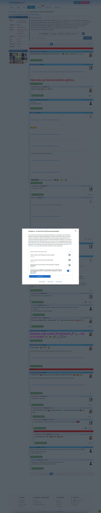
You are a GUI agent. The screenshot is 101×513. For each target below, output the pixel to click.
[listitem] (50, 251)
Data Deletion (42, 281)
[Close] (76, 231)
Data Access (50, 281)
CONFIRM (40, 276)
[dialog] (50, 256)
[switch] (69, 255)
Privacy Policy (59, 281)
